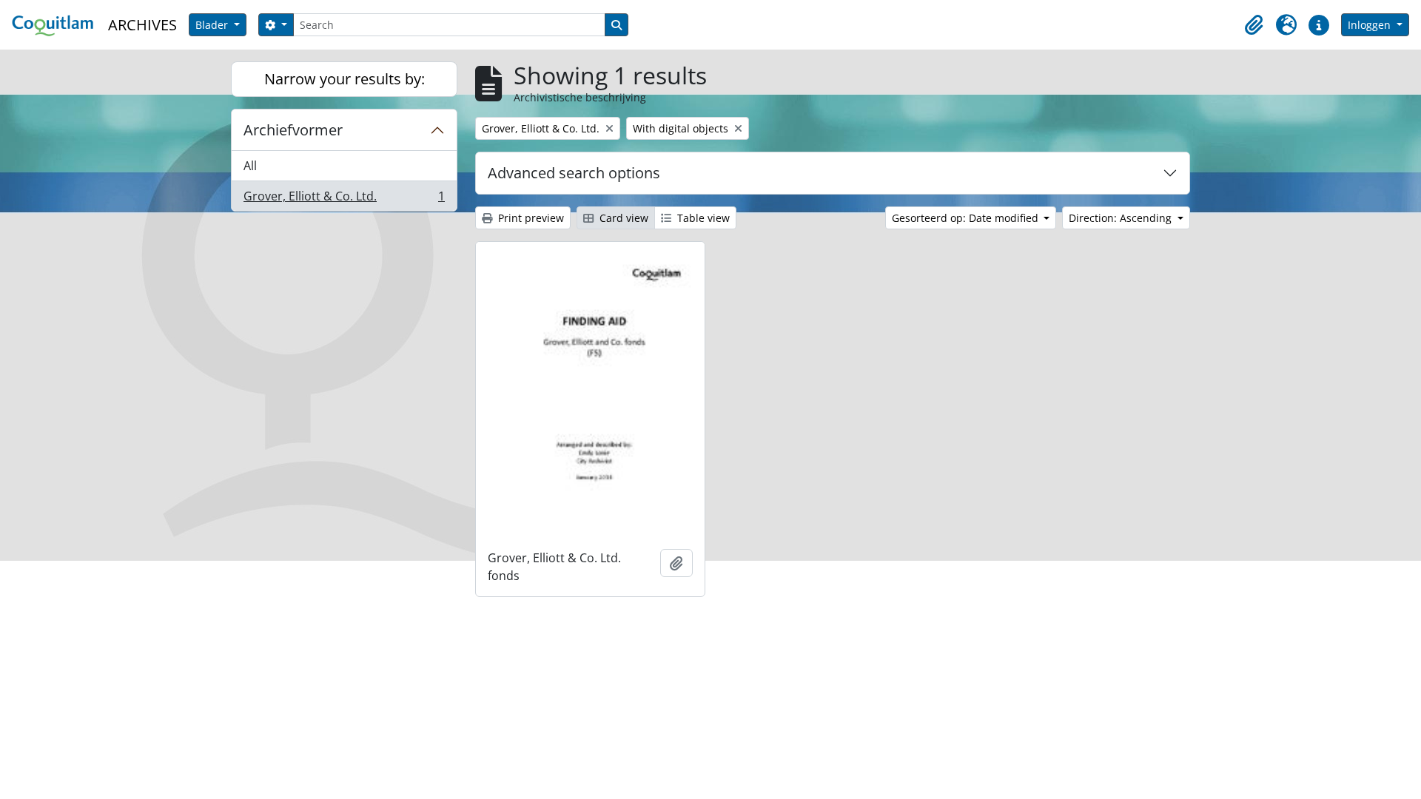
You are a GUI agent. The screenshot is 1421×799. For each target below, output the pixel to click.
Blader (213, 25)
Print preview (529, 218)
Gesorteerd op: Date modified (966, 218)
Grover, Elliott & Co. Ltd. (344, 199)
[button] (1253, 25)
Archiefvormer (293, 130)
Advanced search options (574, 173)
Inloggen (1371, 25)
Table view (702, 218)
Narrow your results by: (344, 79)
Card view (622, 218)
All (250, 166)
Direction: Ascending (1122, 218)
